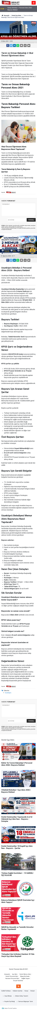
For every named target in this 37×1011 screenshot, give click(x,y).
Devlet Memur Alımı (25, 974)
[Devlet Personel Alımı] (10, 2)
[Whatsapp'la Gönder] (17, 45)
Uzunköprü (8, 693)
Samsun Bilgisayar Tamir (25, 1001)
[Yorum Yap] (28, 45)
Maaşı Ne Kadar (25, 976)
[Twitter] (11, 45)
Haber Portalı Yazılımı (10, 1008)
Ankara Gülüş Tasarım (21, 996)
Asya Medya (8, 996)
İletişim (32, 991)
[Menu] (33, 3)
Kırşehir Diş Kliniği (9, 1001)
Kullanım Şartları (17, 991)
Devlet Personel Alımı (12, 976)
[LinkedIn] (14, 45)
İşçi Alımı (14, 974)
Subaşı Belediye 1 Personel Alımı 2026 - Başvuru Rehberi (20, 9)
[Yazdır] (25, 45)
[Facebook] (7, 45)
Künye (26, 991)
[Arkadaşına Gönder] (21, 45)
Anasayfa (7, 974)
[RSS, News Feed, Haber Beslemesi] (18, 986)
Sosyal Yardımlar (18, 980)
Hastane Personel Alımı (12, 978)
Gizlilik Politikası (6, 991)
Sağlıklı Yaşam (25, 978)
